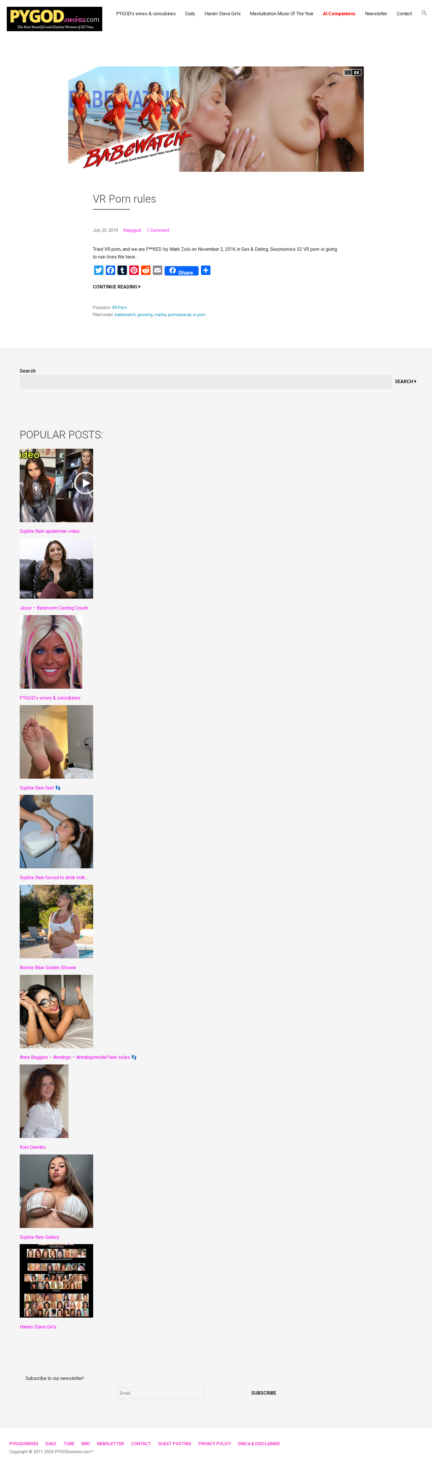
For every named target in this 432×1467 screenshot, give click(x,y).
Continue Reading (115, 287)
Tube (68, 1443)
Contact (404, 13)
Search (28, 371)
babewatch (125, 314)
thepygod (132, 230)
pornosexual (179, 314)
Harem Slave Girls (222, 13)
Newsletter (376, 13)
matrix (160, 314)
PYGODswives (23, 1443)
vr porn (199, 314)
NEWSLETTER (110, 1443)
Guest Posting (174, 1443)
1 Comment (158, 230)
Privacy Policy (214, 1443)
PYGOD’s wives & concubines (146, 13)
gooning (145, 314)
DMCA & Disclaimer (259, 1443)
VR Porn (119, 307)
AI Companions (339, 13)
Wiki (85, 1443)
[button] (424, 13)
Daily (190, 13)
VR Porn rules (124, 199)
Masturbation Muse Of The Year (281, 13)
